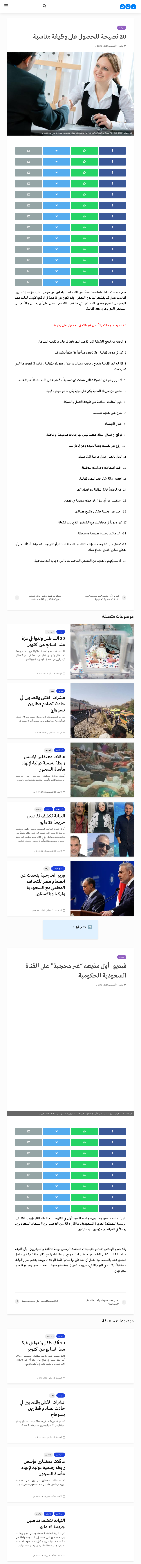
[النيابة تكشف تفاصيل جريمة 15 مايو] (102, 829)
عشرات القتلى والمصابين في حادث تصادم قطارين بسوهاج (42, 704)
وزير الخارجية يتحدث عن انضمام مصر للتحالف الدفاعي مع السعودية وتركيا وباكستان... (42, 885)
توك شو (48, 809)
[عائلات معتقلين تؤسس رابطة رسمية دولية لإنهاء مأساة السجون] (102, 770)
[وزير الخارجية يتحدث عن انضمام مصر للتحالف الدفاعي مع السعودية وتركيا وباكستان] (102, 888)
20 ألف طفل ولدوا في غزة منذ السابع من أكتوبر (43, 642)
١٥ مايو (38, 809)
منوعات (121, 28)
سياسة (60, 632)
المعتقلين (48, 750)
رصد (52, 691)
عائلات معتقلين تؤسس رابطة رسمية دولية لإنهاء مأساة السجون (43, 763)
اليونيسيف (50, 632)
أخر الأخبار (59, 750)
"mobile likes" (102, 292)
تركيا (46, 869)
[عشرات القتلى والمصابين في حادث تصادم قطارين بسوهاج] (102, 710)
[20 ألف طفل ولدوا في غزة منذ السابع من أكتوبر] (102, 651)
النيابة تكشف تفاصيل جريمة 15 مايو (46, 819)
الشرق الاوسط (58, 869)
